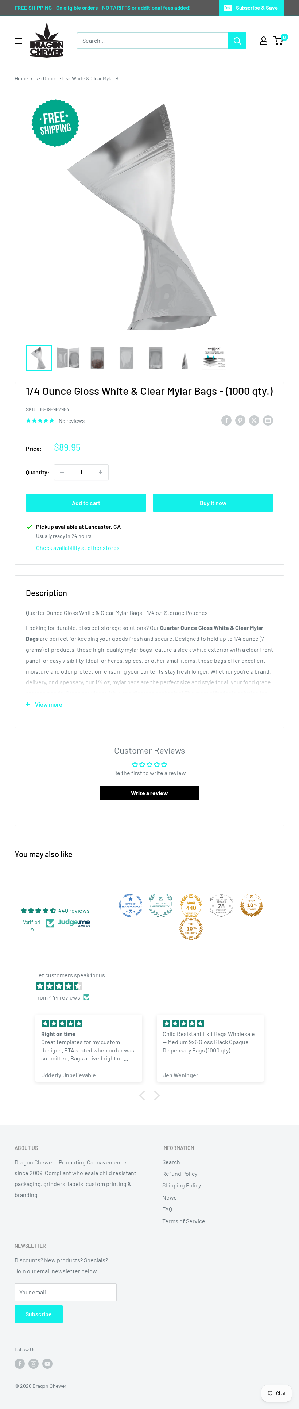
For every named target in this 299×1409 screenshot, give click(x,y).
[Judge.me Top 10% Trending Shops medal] (191, 928)
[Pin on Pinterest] (240, 420)
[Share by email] (268, 420)
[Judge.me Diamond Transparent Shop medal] (130, 905)
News (169, 1197)
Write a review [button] (149, 792)
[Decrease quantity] (62, 472)
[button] (144, 1095)
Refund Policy (179, 1173)
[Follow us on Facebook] (20, 1364)
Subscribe (39, 1313)
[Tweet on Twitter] (254, 420)
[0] (278, 40)
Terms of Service (183, 1220)
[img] (153, 986)
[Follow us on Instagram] (33, 1364)
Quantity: (38, 472)
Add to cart (86, 502)
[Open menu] (18, 41)
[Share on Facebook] (226, 420)
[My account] (263, 40)
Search (171, 1161)
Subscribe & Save (257, 7)
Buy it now (213, 502)
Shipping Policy (181, 1185)
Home (21, 78)
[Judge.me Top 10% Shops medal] (251, 905)
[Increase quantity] (100, 472)
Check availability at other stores (78, 547)
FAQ (167, 1208)
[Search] (237, 40)
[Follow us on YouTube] (47, 1364)
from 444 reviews (57, 997)
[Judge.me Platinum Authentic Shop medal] (160, 905)
